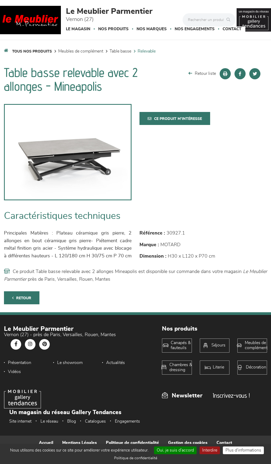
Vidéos (14, 372)
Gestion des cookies (187, 443)
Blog (71, 421)
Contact (232, 29)
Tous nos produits (32, 51)
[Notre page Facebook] (16, 344)
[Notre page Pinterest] (44, 344)
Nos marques (152, 29)
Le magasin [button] (78, 29)
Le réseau (49, 421)
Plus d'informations (243, 450)
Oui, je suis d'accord (175, 450)
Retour (23, 298)
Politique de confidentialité (132, 443)
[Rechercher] (230, 20)
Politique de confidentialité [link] (135, 458)
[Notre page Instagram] (30, 344)
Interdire (209, 450)
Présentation (19, 363)
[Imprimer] (225, 73)
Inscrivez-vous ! (231, 395)
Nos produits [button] (113, 29)
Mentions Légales (79, 443)
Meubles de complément (80, 51)
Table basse (120, 51)
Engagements (127, 421)
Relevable (147, 51)
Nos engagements (195, 29)
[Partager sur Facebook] (240, 73)
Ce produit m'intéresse (178, 119)
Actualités (115, 363)
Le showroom (70, 363)
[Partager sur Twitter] (254, 73)
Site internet (20, 421)
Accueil (46, 443)
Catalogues (95, 421)
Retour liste (205, 73)
